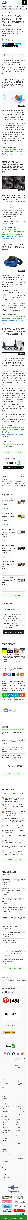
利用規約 (18, 1062)
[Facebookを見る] (8, 1053)
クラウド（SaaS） (5, 1119)
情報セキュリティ (5, 1158)
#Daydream (9, 444)
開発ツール (18, 1114)
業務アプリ (18, 1116)
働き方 (17, 1135)
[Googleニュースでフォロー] (17, 1053)
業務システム (18, 1151)
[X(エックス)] (13, 674)
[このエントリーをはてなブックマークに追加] (15, 463)
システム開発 (18, 1106)
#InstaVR (21, 444)
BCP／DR (4, 1132)
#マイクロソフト (18, 446)
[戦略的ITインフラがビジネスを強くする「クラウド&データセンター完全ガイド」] (7, 1198)
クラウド (4, 1103)
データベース (5, 1111)
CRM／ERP (18, 1122)
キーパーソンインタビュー (6, 1155)
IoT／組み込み (5, 1106)
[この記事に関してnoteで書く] (18, 463)
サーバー (16, 6)
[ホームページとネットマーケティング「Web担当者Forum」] (7, 1202)
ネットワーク (23, 6)
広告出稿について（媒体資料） (20, 1059)
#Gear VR (15, 444)
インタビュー (18, 1172)
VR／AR (17, 1124)
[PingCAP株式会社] (11, 1000)
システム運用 (18, 1130)
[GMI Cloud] (11, 1014)
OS (3, 1108)
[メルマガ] (5, 674)
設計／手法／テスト (20, 1111)
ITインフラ (10, 6)
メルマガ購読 (5, 1083)
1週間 (13, 794)
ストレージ (18, 1100)
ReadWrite (18, 1177)
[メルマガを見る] (4, 1053)
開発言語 (4, 1114)
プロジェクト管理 (6, 1130)
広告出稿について (19, 1090)
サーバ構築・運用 (19, 1158)
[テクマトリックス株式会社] (9, 1032)
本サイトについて (9, 1058)
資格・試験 (4, 1138)
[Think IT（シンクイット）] (10, 1046)
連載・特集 (4, 6)
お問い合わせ (8, 1062)
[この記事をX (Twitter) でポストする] (11, 463)
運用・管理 (18, 1127)
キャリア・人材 (18, 1138)
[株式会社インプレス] (13, 1189)
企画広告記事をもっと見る (14, 968)
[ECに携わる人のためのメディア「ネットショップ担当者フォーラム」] (19, 1211)
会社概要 (7, 1067)
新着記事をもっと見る (14, 774)
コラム (17, 1174)
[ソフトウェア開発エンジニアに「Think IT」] (19, 1198)
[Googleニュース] (18, 674)
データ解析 (18, 1119)
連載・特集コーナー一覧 (6, 977)
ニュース (4, 1169)
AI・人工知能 (4, 8)
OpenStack (18, 8)
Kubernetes (11, 8)
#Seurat (11, 446)
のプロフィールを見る (13, 632)
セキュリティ (4, 1135)
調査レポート (18, 1155)
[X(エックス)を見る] (13, 1053)
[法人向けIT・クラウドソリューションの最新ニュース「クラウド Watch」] (7, 1207)
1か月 (21, 794)
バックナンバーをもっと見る (14, 595)
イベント (4, 1174)
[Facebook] (9, 674)
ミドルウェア (18, 1108)
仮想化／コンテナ (19, 1103)
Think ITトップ (4, 976)
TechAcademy (5, 1177)
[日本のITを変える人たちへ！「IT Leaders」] (19, 1207)
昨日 (5, 794)
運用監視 (18, 1132)
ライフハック (18, 1140)
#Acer (3, 444)
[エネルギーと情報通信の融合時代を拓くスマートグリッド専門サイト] (7, 1211)
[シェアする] (8, 463)
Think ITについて (6, 1090)
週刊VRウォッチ (5, 979)
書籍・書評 (4, 1172)
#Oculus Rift (5, 446)
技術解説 (18, 1169)
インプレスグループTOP (19, 1068)
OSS (3, 1124)
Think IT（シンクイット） (7, 2)
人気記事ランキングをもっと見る (14, 860)
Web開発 (4, 1116)
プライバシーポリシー (10, 1064)
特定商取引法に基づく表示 (20, 1064)
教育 (3, 1143)
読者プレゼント (5, 1087)
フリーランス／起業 (6, 1140)
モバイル (4, 1122)
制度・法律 (18, 1143)
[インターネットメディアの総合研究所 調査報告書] (19, 1202)
